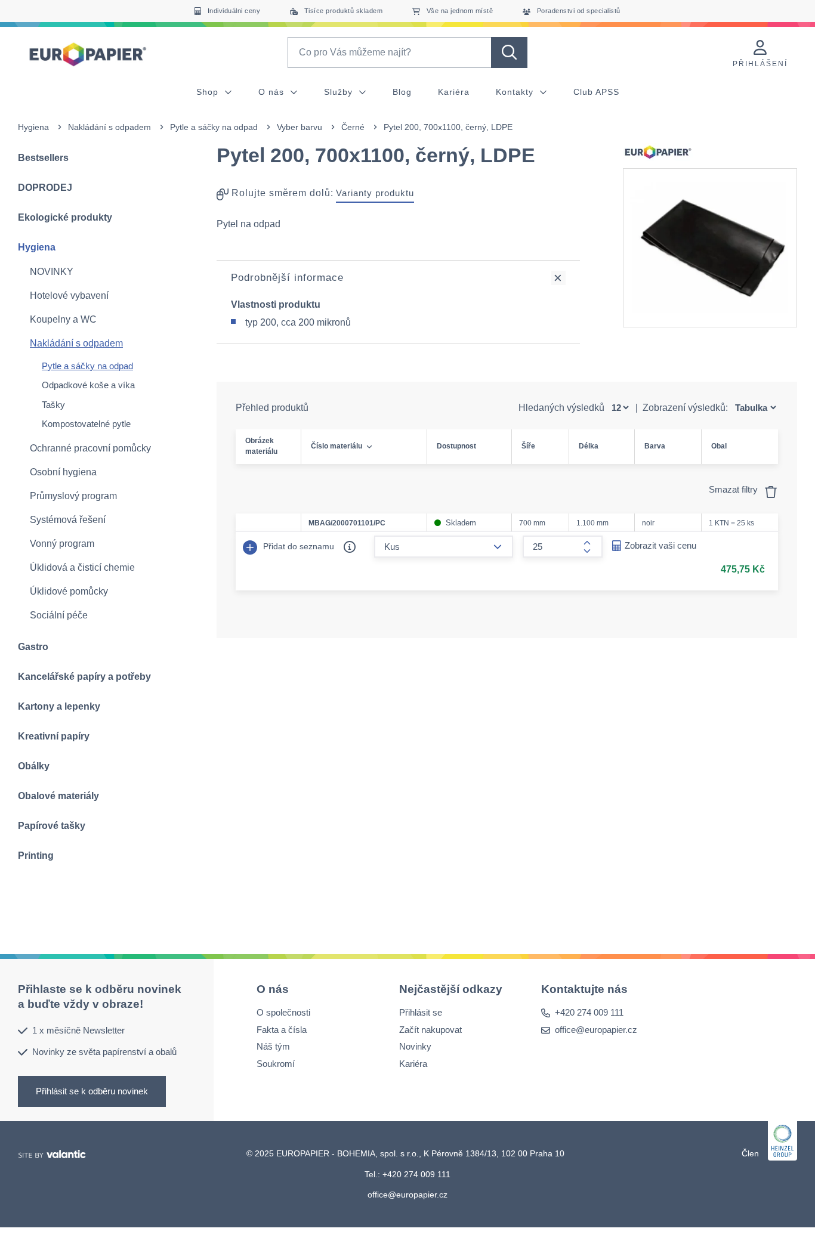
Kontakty (516, 92)
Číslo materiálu (336, 446)
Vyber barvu (299, 127)
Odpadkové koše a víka (88, 385)
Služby (340, 92)
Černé (353, 127)
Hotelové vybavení (69, 295)
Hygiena (33, 127)
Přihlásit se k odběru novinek (92, 1090)
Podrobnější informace (287, 277)
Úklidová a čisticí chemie (82, 567)
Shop (208, 92)
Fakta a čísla (282, 1029)
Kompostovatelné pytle (86, 424)
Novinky (415, 1046)
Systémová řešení (68, 520)
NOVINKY (51, 272)
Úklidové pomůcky (69, 591)
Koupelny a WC (63, 319)
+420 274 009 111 (589, 1012)
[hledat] (509, 52)
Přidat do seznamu (297, 546)
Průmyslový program (73, 496)
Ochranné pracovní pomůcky (90, 448)
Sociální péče (59, 615)
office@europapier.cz (596, 1029)
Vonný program (62, 544)
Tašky (53, 405)
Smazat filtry (734, 489)
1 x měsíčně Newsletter (78, 1030)
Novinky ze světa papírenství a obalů (104, 1052)
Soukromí (276, 1063)
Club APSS (596, 92)
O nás (272, 92)
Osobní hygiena (63, 472)
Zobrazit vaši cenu (660, 545)
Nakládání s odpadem (109, 127)
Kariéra (454, 92)
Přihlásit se (420, 1012)
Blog (402, 92)
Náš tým (273, 1046)
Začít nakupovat (430, 1029)
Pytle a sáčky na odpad (214, 127)
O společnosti (283, 1012)
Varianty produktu (375, 193)
